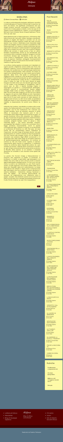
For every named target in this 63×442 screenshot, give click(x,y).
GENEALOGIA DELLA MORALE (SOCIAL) (53, 37)
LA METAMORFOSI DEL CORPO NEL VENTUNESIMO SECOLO (52, 268)
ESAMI (49, 30)
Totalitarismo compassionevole (53, 368)
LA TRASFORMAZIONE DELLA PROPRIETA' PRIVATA (53, 186)
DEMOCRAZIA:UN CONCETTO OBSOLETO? (52, 136)
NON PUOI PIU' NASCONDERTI (51, 322)
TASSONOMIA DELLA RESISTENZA (53, 249)
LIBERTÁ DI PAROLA (53, 66)
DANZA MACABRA (52, 194)
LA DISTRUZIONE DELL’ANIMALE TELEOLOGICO (52, 278)
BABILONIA (50, 128)
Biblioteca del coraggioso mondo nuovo (53, 380)
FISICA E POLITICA (52, 44)
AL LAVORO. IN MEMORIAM (51, 314)
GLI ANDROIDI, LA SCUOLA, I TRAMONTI (53, 338)
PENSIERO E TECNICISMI (50, 217)
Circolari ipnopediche (51, 373)
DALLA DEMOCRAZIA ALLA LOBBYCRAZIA (53, 225)
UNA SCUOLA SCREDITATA (51, 111)
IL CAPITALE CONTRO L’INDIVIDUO (53, 233)
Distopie (50, 385)
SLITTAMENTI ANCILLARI (51, 330)
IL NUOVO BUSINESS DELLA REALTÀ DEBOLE (53, 258)
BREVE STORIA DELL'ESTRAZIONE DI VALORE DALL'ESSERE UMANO (53, 288)
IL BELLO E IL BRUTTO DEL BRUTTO (54, 153)
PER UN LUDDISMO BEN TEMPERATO (52, 103)
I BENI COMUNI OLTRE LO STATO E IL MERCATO (53, 120)
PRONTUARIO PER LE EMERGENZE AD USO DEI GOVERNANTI (53, 87)
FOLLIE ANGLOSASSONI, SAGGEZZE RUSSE (52, 22)
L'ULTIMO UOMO (52, 72)
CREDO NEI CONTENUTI (50, 95)
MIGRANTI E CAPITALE (53, 51)
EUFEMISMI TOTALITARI (50, 209)
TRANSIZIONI (51, 168)
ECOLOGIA (50, 79)
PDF (39, 186)
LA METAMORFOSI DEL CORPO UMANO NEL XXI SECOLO (53, 176)
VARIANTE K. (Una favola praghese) (52, 306)
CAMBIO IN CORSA (52, 353)
